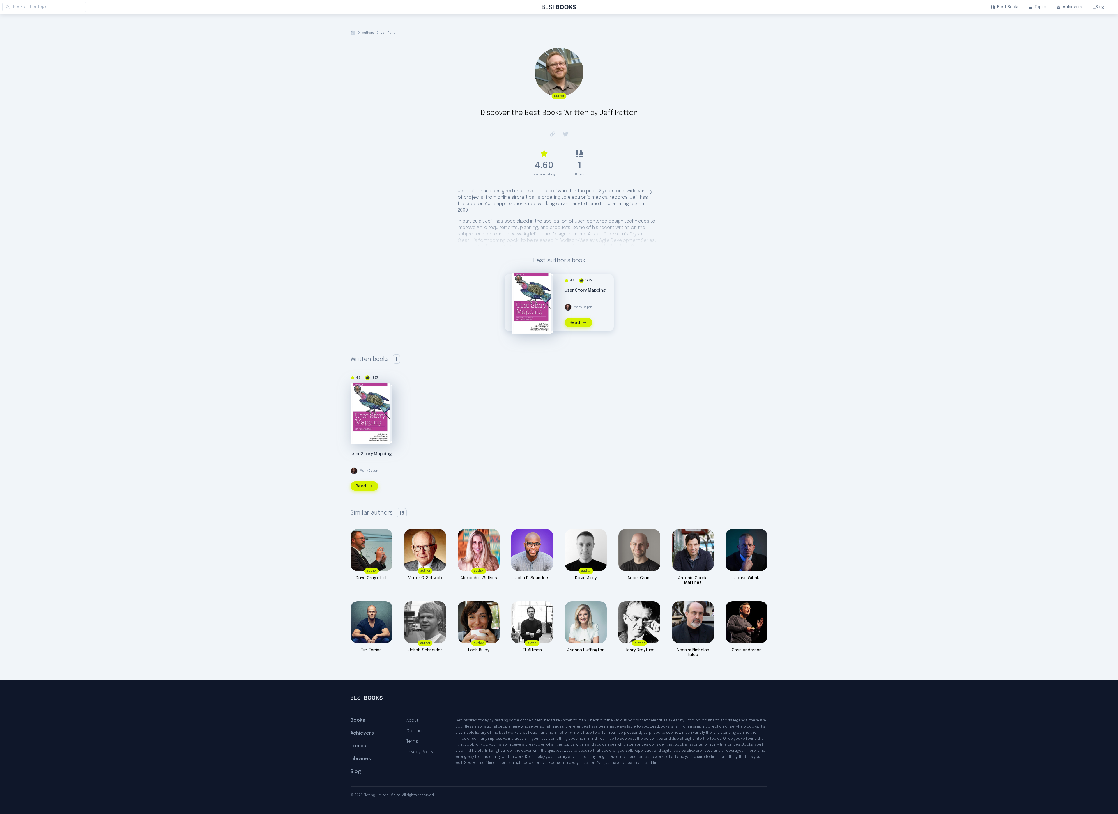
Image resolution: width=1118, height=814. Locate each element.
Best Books (1008, 7)
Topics (1041, 7)
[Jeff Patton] (518, 278)
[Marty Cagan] (568, 307)
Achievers (1072, 7)
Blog (1100, 7)
